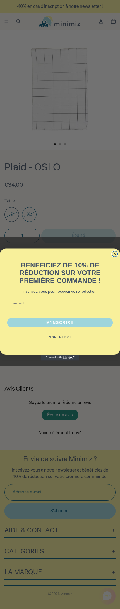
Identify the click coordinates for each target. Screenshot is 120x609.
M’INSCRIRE (60, 322)
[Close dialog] (115, 254)
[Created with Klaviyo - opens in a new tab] (60, 358)
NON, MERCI (60, 337)
